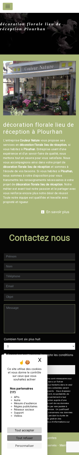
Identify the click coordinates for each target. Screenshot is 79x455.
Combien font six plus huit (22, 339)
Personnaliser (24, 445)
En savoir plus (57, 212)
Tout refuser (24, 438)
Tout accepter (24, 430)
